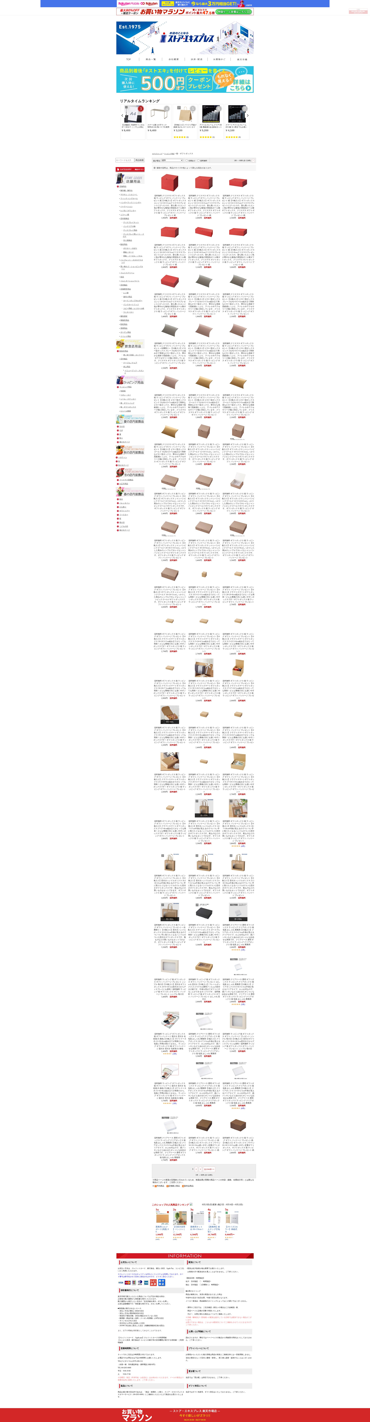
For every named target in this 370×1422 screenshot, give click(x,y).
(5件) (243, 950)
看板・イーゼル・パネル (132, 256)
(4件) (243, 846)
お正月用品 (123, 484)
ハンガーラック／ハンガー (130, 202)
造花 (122, 277)
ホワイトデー (124, 511)
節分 (121, 499)
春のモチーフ (124, 530)
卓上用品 (126, 367)
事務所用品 (124, 320)
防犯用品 (123, 324)
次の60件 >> (209, 1169)
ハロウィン (122, 457)
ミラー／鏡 (124, 215)
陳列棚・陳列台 (126, 190)
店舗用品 (122, 186)
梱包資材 (123, 316)
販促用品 (123, 244)
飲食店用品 (123, 351)
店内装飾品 (124, 219)
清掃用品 (123, 328)
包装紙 (123, 391)
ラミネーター (128, 312)
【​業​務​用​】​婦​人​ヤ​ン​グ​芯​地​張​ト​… (214, 1229)
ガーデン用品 (125, 332)
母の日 (122, 522)
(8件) (243, 1108)
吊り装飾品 (127, 240)
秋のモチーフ (123, 465)
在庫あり (191, 161)
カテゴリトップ (157, 153)
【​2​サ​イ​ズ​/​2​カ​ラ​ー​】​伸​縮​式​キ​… (231, 1229)
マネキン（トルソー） (129, 195)
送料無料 (203, 161)
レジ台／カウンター (128, 211)
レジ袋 (125, 293)
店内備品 (123, 359)
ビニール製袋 (125, 411)
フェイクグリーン (127, 273)
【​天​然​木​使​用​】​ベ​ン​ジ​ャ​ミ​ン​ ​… (179, 1229)
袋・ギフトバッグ (127, 403)
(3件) (175, 1054)
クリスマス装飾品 (126, 480)
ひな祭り (122, 507)
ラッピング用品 (125, 387)
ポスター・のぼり (130, 248)
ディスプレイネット (131, 222)
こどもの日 (123, 526)
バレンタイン (124, 503)
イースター (123, 515)
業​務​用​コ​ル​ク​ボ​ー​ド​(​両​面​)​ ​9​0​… (162, 1229)
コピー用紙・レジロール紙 (133, 308)
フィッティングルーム (129, 198)
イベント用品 (125, 336)
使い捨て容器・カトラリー (133, 355)
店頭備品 (123, 285)
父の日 (122, 426)
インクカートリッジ (131, 305)
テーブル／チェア (130, 363)
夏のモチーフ (124, 442)
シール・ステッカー (128, 399)
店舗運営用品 (125, 289)
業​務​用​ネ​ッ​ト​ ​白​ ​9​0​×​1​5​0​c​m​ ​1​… (196, 1229)
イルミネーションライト (129, 281)
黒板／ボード (128, 252)
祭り (121, 438)
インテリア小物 (129, 226)
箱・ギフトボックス (128, 407)
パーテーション (126, 207)
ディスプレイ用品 (130, 230)
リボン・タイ (125, 395)
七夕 (121, 430)
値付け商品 (127, 297)
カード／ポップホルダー (132, 301)
